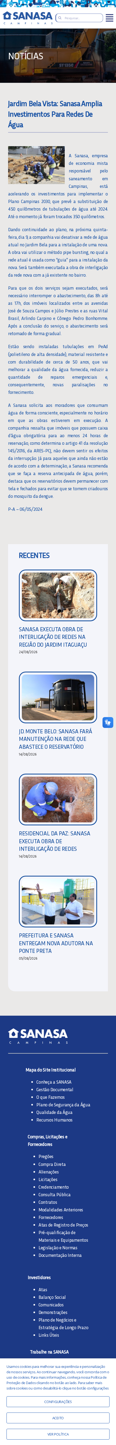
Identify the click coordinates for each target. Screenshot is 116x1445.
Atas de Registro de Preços (63, 1225)
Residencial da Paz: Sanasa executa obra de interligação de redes (54, 840)
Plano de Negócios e (57, 1320)
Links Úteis (49, 1335)
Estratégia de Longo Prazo (63, 1327)
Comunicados (51, 1304)
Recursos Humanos (54, 1120)
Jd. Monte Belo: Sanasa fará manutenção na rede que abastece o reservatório (55, 738)
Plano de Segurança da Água (63, 1104)
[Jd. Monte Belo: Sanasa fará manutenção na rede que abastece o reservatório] (58, 697)
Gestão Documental (54, 1089)
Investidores (39, 1277)
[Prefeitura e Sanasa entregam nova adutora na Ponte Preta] (58, 901)
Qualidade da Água (54, 1112)
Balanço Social (52, 1297)
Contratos (48, 1202)
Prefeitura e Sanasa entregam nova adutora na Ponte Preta (56, 942)
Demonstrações (53, 1312)
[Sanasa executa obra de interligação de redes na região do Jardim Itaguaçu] (58, 595)
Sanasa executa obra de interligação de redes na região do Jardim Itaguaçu (53, 636)
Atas (43, 1289)
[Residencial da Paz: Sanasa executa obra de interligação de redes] (58, 799)
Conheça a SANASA (53, 1082)
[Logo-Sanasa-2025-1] (28, 14)
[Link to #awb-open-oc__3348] (109, 18)
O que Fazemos (50, 1097)
